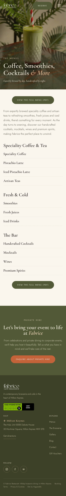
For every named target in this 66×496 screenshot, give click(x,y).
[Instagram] (6, 469)
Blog (51, 440)
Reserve (42, 5)
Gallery (52, 434)
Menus (52, 421)
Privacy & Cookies (18, 486)
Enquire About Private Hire (33, 359)
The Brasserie (55, 428)
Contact (52, 447)
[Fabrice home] (9, 5)
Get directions (9, 435)
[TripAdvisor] (23, 469)
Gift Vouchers (55, 453)
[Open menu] (59, 5)
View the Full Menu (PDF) (33, 100)
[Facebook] (15, 469)
